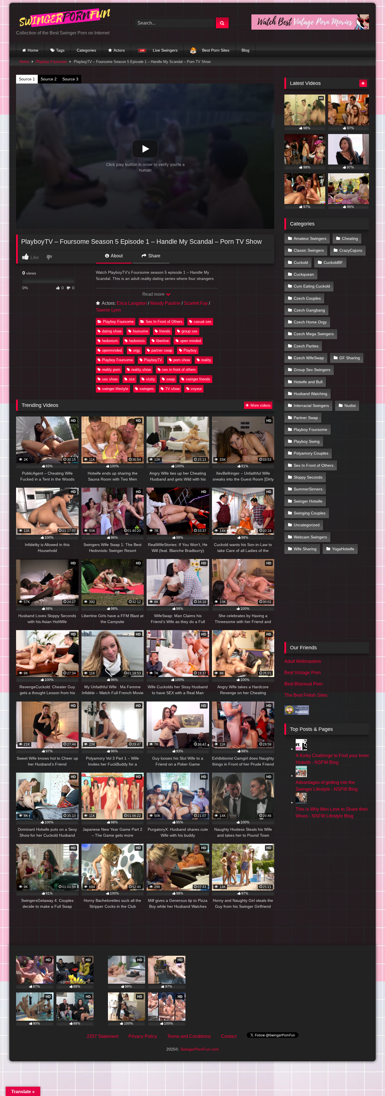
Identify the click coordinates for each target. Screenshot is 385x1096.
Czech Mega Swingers (314, 334)
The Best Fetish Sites (305, 695)
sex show (110, 379)
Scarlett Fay (196, 303)
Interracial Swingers (311, 405)
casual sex (202, 321)
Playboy (190, 350)
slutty (150, 379)
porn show (181, 360)
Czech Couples (307, 298)
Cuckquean (304, 274)
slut (132, 379)
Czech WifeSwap (309, 358)
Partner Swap (306, 417)
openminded (112, 350)
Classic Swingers (309, 250)
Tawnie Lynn (108, 310)
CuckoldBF (333, 262)
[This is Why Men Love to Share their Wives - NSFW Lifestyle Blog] (301, 802)
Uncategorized (307, 525)
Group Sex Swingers (312, 369)
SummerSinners (308, 489)
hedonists (137, 341)
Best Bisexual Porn (303, 683)
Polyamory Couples (311, 453)
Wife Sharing (305, 549)
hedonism (110, 341)
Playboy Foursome (51, 62)
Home (33, 50)
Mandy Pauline (165, 303)
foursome (140, 331)
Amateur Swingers (310, 238)
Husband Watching (310, 393)
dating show (111, 331)
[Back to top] (367, 1079)
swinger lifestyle (115, 389)
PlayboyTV (153, 360)
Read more (153, 294)
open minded (190, 341)
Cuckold (301, 262)
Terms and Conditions (189, 1036)
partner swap (161, 350)
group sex (190, 331)
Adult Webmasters (302, 661)
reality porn (111, 369)
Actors (119, 50)
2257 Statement (102, 1036)
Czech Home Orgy (310, 322)
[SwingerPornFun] (65, 18)
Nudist (350, 405)
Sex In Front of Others (164, 321)
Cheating (350, 238)
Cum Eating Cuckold (312, 286)
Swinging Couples (310, 513)
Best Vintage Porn (302, 672)
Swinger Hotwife (308, 501)
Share (153, 255)
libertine (162, 341)
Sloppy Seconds (308, 477)
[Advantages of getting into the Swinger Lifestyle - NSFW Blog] (301, 775)
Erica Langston (132, 303)
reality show (141, 369)
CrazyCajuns (350, 250)
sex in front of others (179, 369)
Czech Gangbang (309, 310)
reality (206, 360)
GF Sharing (349, 358)
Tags (60, 50)
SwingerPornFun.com (199, 1049)
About (116, 255)
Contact (228, 1036)
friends (164, 331)
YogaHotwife (343, 549)
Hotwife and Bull (308, 382)
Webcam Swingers (310, 537)
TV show (172, 389)
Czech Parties (306, 346)
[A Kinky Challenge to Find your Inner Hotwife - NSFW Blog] (301, 748)
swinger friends (198, 379)
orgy (136, 350)
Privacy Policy (143, 1036)
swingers (147, 389)
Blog (245, 50)
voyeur (196, 389)
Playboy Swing (307, 441)
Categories (86, 50)
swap (170, 379)
